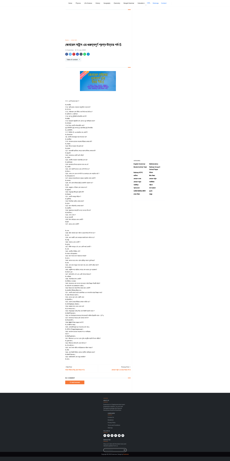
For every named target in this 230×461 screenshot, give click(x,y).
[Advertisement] (98, 24)
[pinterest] (108, 435)
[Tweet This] (70, 54)
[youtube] (112, 435)
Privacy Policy (111, 422)
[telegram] (104, 435)
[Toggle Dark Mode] (172, 3)
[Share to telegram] (88, 54)
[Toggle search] (173, 3)
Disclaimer (111, 420)
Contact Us (111, 417)
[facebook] (170, 3)
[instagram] (122, 435)
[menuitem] (70, 3)
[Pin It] (73, 54)
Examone (126, 454)
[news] (168, 3)
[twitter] (119, 435)
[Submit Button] (124, 450)
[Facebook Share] (66, 54)
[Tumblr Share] (81, 54)
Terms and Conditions (114, 425)
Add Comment (76, 382)
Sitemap (110, 428)
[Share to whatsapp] (84, 54)
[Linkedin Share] (77, 54)
